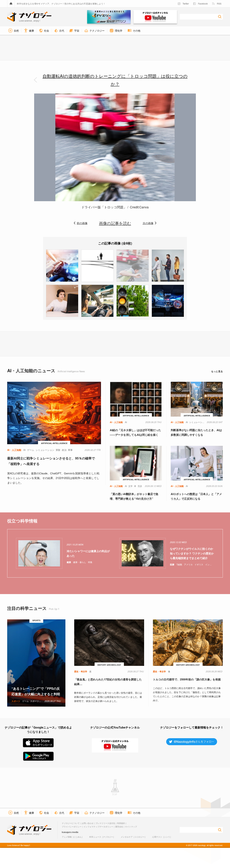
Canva (144, 207)
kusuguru (67, 832)
